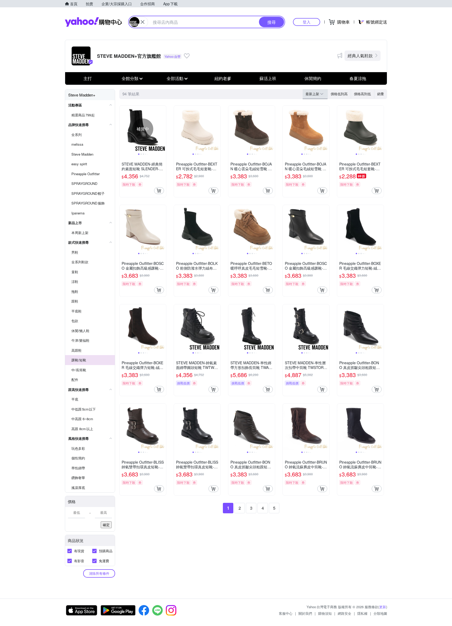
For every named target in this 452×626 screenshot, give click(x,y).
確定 (106, 524)
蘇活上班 (267, 78)
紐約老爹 (222, 78)
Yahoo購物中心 (93, 22)
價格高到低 (362, 93)
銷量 (380, 93)
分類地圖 (380, 613)
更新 (382, 606)
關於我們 (305, 613)
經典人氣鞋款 (360, 56)
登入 (306, 22)
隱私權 (362, 613)
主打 (87, 78)
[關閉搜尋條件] (142, 22)
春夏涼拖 (357, 78)
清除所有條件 (99, 573)
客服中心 (285, 613)
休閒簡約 (312, 78)
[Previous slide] (123, 128)
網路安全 (344, 613)
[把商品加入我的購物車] (159, 190)
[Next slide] (162, 128)
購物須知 (325, 613)
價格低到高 (339, 93)
